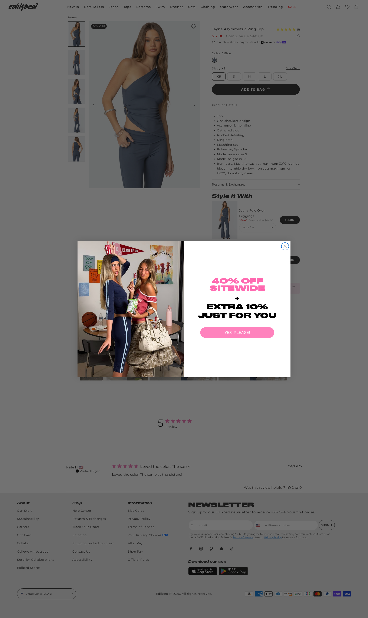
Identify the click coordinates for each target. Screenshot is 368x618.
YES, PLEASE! (237, 332)
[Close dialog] (285, 246)
